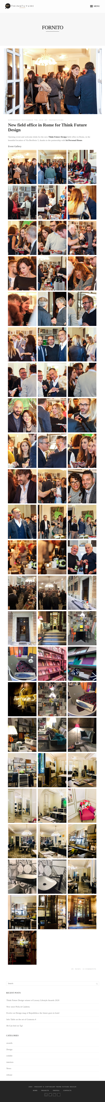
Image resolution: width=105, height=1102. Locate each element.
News (78, 969)
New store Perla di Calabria (18, 1007)
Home (35, 1090)
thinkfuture (56, 120)
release (9, 1075)
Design (9, 1049)
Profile (56, 1090)
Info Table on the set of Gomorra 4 (21, 1019)
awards (9, 1043)
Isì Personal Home (74, 140)
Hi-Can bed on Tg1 (14, 1026)
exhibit (9, 1056)
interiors (9, 1062)
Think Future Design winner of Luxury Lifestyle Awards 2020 (32, 1000)
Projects (45, 1090)
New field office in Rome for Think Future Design (47, 127)
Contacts (67, 1090)
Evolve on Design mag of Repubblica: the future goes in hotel (32, 1013)
